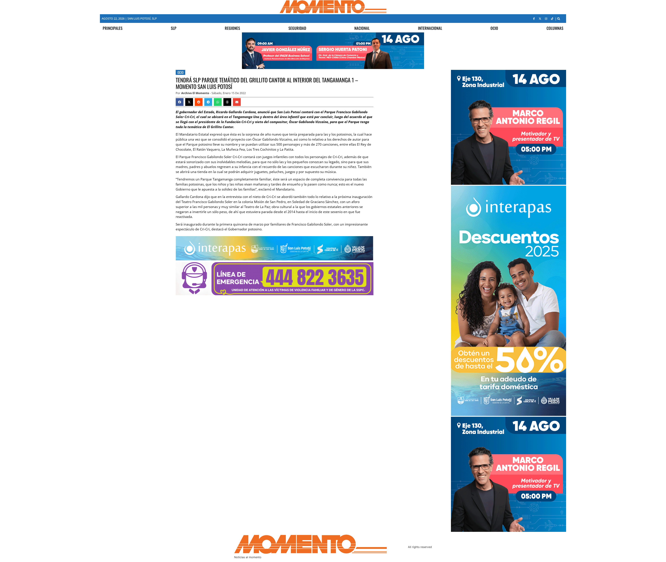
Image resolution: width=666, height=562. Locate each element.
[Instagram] (546, 18)
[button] (559, 18)
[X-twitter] (540, 18)
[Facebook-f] (534, 18)
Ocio (180, 72)
